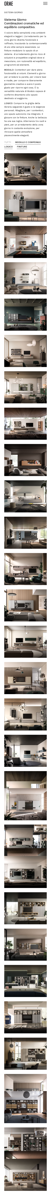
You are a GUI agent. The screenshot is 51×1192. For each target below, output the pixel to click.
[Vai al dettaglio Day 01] (25, 169)
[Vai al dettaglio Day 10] (25, 496)
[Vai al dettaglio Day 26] (25, 981)
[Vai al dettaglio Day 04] (25, 278)
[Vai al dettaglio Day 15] (25, 678)
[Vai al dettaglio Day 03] (25, 242)
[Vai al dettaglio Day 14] (25, 642)
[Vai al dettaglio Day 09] (25, 460)
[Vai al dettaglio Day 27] (25, 1017)
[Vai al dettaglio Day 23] (25, 872)
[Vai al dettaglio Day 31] (25, 1143)
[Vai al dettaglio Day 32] (40, 1132)
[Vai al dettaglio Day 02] (25, 206)
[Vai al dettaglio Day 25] (25, 945)
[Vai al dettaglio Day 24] (25, 908)
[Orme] (8, 3)
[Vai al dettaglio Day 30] (25, 1107)
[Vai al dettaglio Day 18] (25, 787)
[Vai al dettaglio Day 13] (25, 605)
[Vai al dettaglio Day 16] (25, 714)
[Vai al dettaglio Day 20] (25, 841)
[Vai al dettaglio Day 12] (25, 569)
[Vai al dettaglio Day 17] (25, 751)
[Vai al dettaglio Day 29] (25, 1090)
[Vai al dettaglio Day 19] (25, 804)
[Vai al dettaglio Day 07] (25, 387)
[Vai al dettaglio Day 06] (25, 351)
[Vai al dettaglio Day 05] (25, 315)
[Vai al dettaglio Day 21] (40, 829)
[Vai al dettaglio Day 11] (25, 533)
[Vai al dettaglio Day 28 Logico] (25, 1054)
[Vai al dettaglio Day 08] (25, 424)
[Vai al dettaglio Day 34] (25, 1175)
